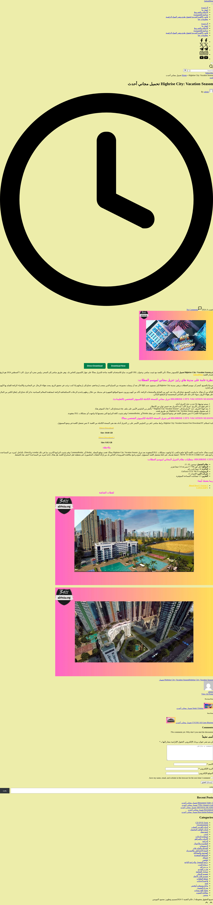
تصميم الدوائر (202, 874)
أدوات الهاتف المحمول (199, 829)
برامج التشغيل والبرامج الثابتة (196, 862)
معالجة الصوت (202, 893)
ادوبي (206, 834)
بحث (211, 787)
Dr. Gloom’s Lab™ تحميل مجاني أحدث (197, 805)
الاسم (210, 764)
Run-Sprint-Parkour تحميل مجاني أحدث (197, 812)
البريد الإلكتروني (206, 769)
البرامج (205, 841)
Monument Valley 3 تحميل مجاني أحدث (197, 803)
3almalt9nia (208, 1)
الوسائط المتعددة (201, 855)
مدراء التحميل (202, 888)
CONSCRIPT (202, 488)
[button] (189, 70)
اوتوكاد (205, 858)
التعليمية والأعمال (201, 844)
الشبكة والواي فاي (200, 848)
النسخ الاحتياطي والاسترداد (197, 851)
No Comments (192, 310)
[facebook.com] (204, 42)
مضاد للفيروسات (201, 890)
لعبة (211, 78)
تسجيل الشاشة (202, 872)
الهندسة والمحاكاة (201, 853)
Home (184, 75)
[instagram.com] (204, 54)
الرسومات (204, 846)
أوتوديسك (204, 832)
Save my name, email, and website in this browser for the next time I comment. (179, 778)
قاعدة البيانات (202, 881)
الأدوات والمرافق (201, 839)
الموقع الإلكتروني (206, 773)
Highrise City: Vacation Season (176, 680)
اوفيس (205, 860)
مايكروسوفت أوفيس (199, 886)
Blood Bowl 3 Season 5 (198, 486)
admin (210, 692)
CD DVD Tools (201, 823)
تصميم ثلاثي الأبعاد (200, 876)
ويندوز (205, 895)
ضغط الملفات (202, 879)
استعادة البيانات (201, 837)
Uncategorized (202, 825)
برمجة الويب (203, 865)
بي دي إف (204, 867)
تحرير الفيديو (203, 869)
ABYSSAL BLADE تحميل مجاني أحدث (197, 807)
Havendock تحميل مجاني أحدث (200, 810)
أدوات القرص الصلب (199, 827)
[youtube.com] (204, 59)
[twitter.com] (204, 46)
